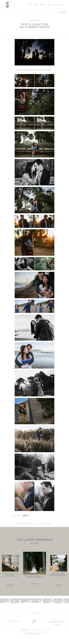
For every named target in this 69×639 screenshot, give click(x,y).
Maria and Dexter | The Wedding (24, 523)
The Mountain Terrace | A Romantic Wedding (34, 576)
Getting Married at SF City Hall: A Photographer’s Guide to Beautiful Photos (10, 575)
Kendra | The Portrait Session (44, 523)
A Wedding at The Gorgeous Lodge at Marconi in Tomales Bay (58, 574)
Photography (34, 20)
